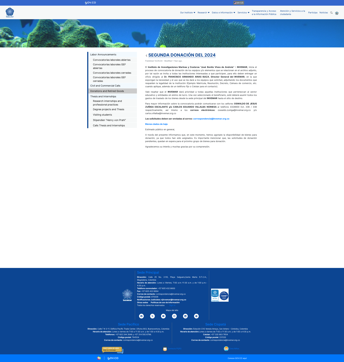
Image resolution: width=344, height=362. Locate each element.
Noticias (324, 12)
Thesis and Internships (103, 96)
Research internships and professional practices (107, 103)
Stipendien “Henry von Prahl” (109, 120)
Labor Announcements (103, 54)
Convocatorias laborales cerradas (112, 72)
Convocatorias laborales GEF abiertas (109, 66)
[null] (146, 55)
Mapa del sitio (172, 310)
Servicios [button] (243, 12)
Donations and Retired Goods (107, 91)
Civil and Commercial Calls (105, 85)
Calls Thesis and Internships (109, 125)
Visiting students (102, 114)
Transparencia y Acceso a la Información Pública (264, 12)
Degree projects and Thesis (108, 109)
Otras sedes (142, 302)
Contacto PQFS (174, 348)
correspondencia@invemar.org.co (211, 118)
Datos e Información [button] (222, 12)
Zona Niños (234, 348)
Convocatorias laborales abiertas (111, 59)
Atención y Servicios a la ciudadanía (292, 12)
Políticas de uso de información (165, 302)
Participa (312, 12)
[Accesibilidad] (336, 13)
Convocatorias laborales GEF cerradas (109, 79)
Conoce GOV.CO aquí (237, 358)
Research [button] (203, 12)
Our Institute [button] (186, 12)
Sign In (172, 305)
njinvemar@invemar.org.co (173, 299)
